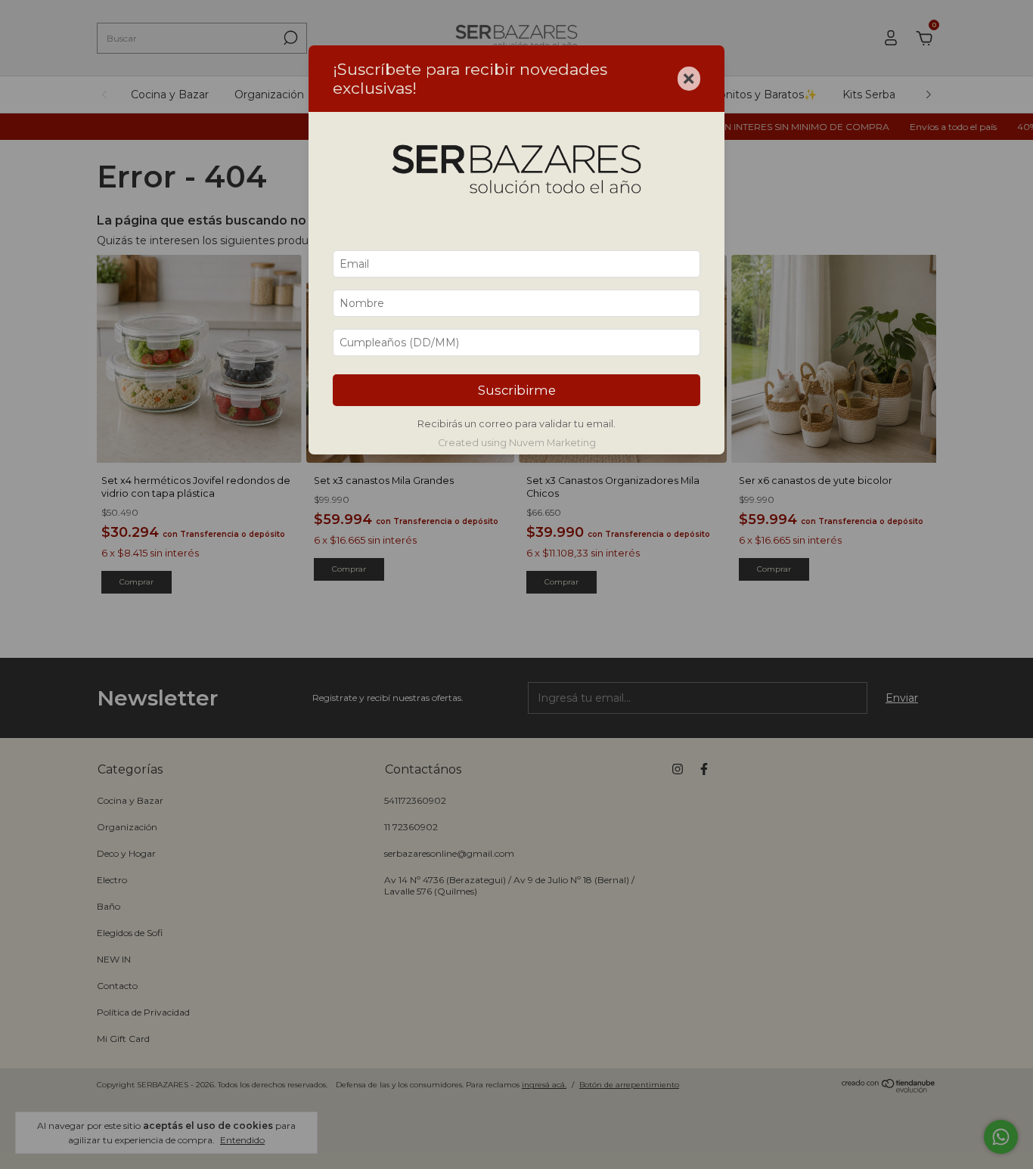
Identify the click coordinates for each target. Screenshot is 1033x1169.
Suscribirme (517, 390)
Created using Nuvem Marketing (517, 442)
